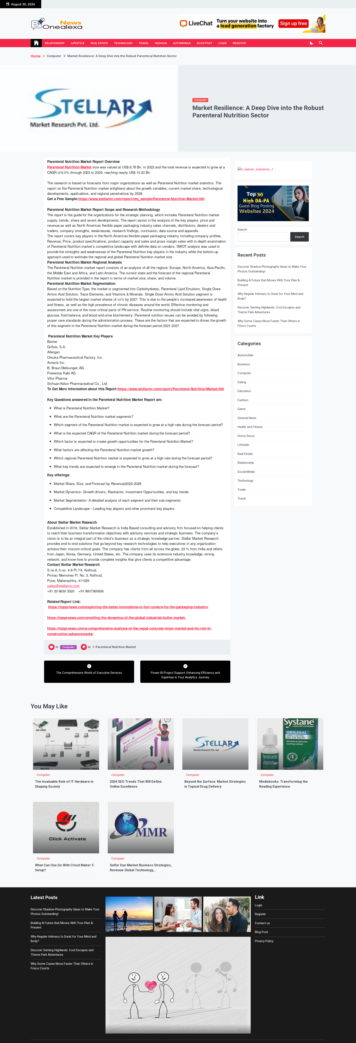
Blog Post (204, 43)
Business (244, 364)
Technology (123, 43)
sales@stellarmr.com (63, 585)
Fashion (161, 43)
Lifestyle (77, 43)
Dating (242, 382)
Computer (200, 100)
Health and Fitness (250, 427)
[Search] (320, 43)
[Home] (36, 43)
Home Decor (246, 436)
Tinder (242, 490)
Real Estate (99, 43)
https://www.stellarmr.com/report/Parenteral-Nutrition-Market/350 (171, 388)
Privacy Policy (264, 941)
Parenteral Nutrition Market (69, 167)
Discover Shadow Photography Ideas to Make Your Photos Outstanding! (272, 269)
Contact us (262, 923)
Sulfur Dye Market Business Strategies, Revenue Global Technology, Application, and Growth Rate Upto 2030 (141, 870)
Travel (144, 43)
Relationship (55, 43)
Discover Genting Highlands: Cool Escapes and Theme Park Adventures (269, 310)
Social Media (246, 472)
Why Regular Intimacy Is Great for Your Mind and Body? (270, 296)
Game (242, 409)
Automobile (182, 43)
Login (222, 43)
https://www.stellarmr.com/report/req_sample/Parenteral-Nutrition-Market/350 (141, 198)
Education (244, 391)
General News (247, 418)
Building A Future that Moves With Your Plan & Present (269, 282)
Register (239, 43)
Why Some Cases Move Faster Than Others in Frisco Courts (269, 323)
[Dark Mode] (311, 43)
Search (242, 229)
